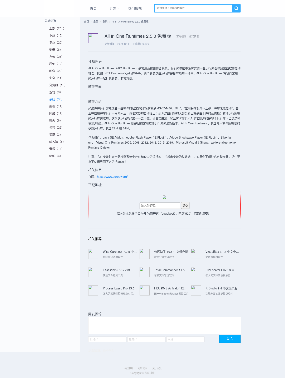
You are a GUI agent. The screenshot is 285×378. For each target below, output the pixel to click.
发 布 (230, 338)
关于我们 (157, 368)
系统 (104, 21)
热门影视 (135, 8)
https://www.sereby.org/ (112, 176)
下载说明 (128, 368)
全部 (95, 21)
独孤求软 (59, 8)
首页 (93, 8)
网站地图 (142, 368)
